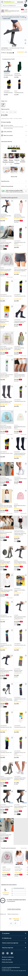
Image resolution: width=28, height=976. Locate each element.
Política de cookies (6, 959)
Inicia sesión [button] (20, 1)
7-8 (11, 112)
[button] (14, 6)
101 (3, 112)
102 (7, 112)
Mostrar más (14, 176)
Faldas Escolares (5, 162)
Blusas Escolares (11, 162)
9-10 (15, 112)
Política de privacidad (7, 962)
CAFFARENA (4, 48)
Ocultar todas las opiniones (14, 909)
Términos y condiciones (8, 957)
